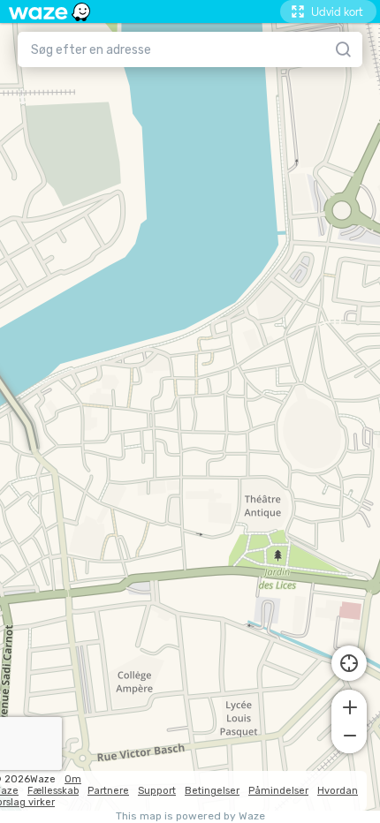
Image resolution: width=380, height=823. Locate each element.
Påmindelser (278, 791)
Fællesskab (53, 791)
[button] (349, 705)
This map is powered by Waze (190, 816)
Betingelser (212, 791)
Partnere (108, 791)
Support (157, 791)
